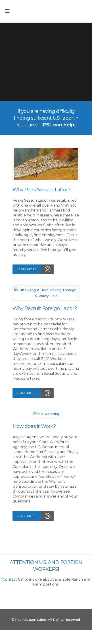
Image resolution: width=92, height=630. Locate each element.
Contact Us (12, 579)
